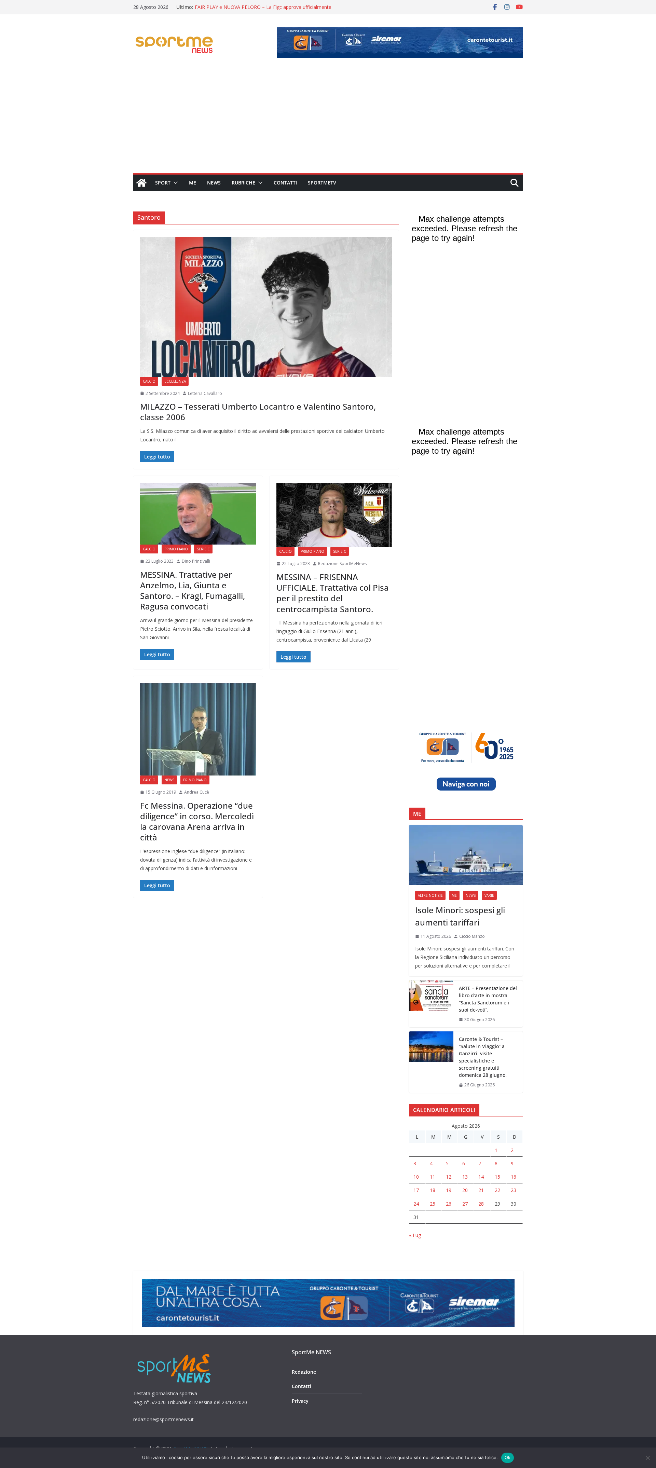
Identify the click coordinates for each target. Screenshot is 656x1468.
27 (465, 1204)
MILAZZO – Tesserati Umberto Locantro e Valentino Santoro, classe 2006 (258, 412)
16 (513, 1177)
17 (416, 1190)
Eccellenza (175, 381)
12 (448, 1177)
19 (448, 1190)
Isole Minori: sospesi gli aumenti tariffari (460, 916)
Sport (162, 182)
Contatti (285, 182)
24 (416, 1204)
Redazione (304, 1372)
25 (432, 1204)
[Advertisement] (328, 122)
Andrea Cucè (196, 792)
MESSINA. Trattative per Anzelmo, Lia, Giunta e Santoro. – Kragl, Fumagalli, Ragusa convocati (192, 590)
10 (416, 1177)
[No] (647, 1457)
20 (465, 1190)
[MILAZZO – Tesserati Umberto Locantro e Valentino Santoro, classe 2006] (266, 307)
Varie (489, 895)
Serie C (203, 549)
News (214, 182)
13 (465, 1177)
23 (513, 1190)
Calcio (149, 381)
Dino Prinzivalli (196, 561)
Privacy (300, 1401)
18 (432, 1190)
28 (481, 1204)
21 (481, 1190)
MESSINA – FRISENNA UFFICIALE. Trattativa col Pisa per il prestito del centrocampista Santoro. (332, 593)
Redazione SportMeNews (342, 563)
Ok (508, 1457)
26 (448, 1204)
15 (497, 1177)
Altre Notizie (430, 895)
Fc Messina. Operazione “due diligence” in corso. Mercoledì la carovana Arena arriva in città (197, 821)
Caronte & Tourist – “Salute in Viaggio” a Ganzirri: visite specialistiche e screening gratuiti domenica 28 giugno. (483, 1057)
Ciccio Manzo (472, 936)
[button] (174, 183)
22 (497, 1190)
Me (192, 182)
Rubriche (243, 182)
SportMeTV (322, 182)
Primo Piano (176, 549)
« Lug (415, 1235)
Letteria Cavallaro (205, 393)
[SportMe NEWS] (141, 183)
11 (432, 1177)
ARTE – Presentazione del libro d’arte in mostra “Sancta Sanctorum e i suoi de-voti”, (488, 999)
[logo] (174, 1353)
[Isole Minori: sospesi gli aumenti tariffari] (466, 855)
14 (481, 1177)
